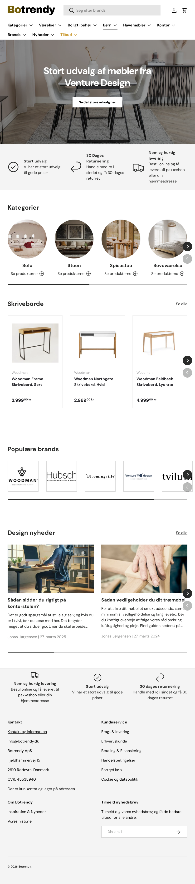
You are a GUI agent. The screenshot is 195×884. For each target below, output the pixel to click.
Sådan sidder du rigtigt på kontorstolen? (37, 603)
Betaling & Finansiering (121, 750)
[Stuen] (74, 239)
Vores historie (20, 821)
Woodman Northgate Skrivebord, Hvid (93, 381)
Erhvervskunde (114, 741)
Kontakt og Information (27, 731)
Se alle (181, 303)
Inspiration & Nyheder (27, 811)
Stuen (74, 265)
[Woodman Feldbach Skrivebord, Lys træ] (159, 342)
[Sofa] (27, 239)
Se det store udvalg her (97, 102)
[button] (184, 10)
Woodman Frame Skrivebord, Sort (27, 381)
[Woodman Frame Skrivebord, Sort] (35, 342)
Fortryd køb (111, 769)
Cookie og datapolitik (119, 779)
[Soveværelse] (167, 239)
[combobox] (111, 10)
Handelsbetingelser (118, 760)
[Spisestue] (121, 239)
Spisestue (121, 265)
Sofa (27, 265)
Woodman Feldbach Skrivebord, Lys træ (154, 381)
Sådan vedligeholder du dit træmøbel (143, 600)
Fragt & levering (115, 731)
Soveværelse (167, 265)
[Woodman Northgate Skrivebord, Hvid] (97, 342)
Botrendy (25, 867)
